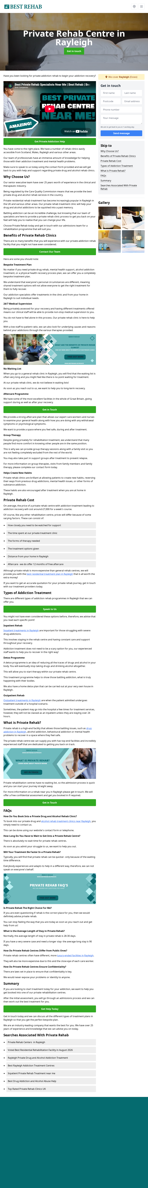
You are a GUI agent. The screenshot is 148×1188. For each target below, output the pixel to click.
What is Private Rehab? (113, 170)
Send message (121, 133)
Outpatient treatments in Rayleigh (22, 700)
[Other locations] (134, 6)
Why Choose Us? (110, 151)
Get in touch (74, 51)
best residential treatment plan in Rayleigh (50, 574)
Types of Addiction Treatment (117, 165)
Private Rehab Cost (111, 161)
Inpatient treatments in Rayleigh (21, 630)
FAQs (103, 175)
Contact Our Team (49, 251)
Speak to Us (50, 609)
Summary (106, 180)
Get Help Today (49, 1009)
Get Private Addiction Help (50, 141)
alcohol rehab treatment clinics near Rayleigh (66, 821)
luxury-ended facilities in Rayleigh (75, 955)
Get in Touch (49, 409)
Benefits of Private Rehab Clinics (118, 156)
